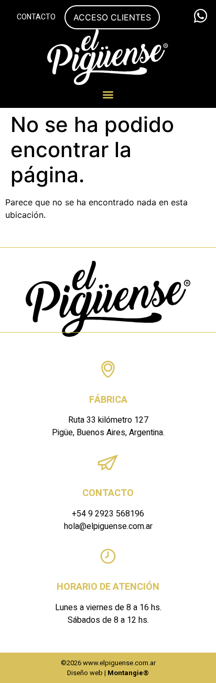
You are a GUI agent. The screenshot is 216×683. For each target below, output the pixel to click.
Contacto (36, 17)
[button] (108, 94)
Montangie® (128, 673)
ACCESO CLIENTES (112, 17)
